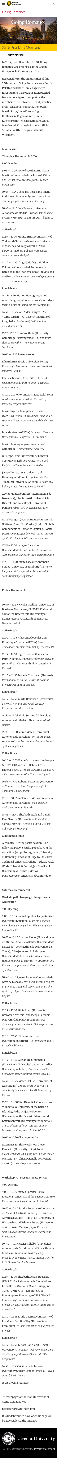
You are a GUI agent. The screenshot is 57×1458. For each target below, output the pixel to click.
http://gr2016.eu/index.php (18, 1408)
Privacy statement (44, 1448)
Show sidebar (16, 55)
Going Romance (13, 12)
